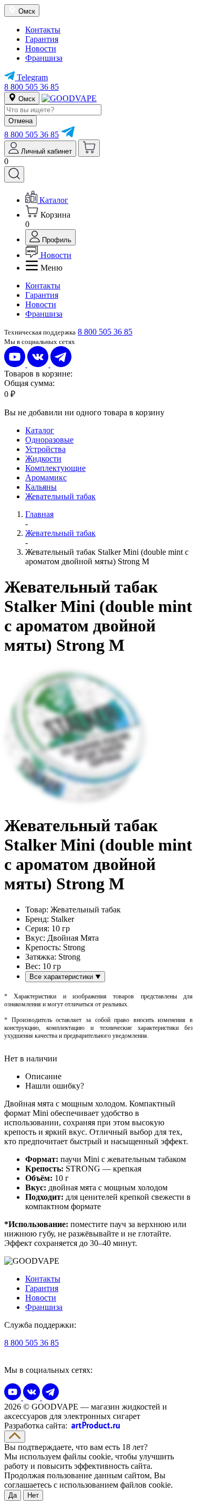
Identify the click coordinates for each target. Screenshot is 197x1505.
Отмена (20, 121)
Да (12, 1495)
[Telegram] (68, 134)
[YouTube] (15, 364)
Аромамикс (46, 477)
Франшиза (44, 57)
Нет (33, 1495)
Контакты (42, 29)
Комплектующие (55, 468)
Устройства (45, 449)
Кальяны (41, 486)
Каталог (39, 430)
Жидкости (43, 458)
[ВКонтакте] (38, 364)
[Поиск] (14, 174)
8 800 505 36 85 (31, 86)
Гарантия (41, 39)
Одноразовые (49, 439)
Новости (40, 48)
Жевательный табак (60, 496)
